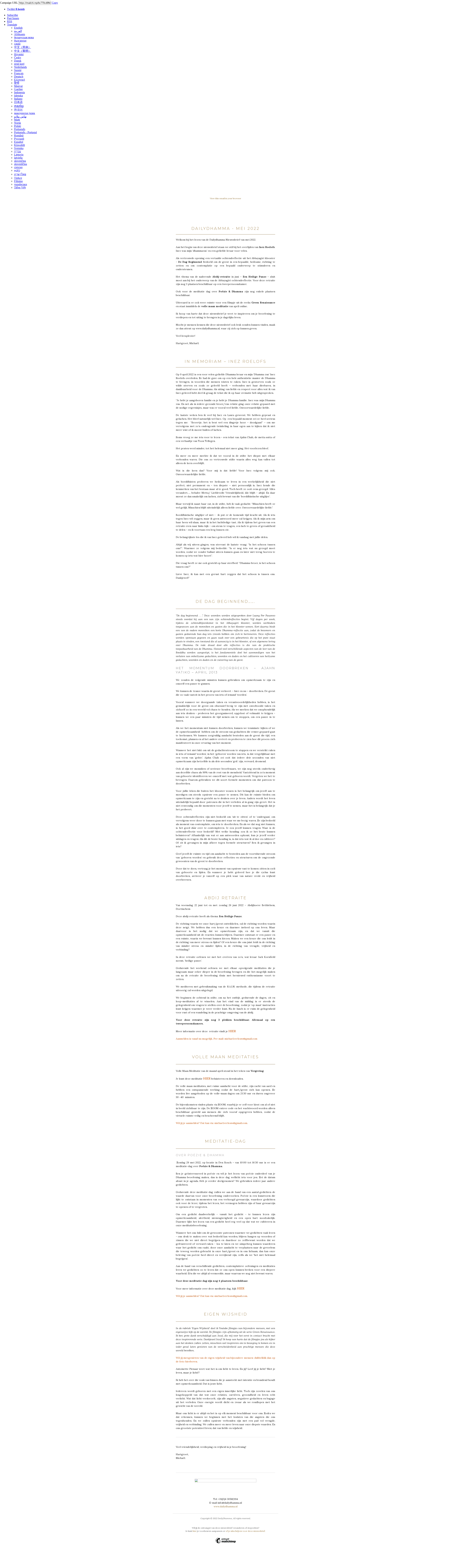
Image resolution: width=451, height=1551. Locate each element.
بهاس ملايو (20, 116)
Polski (17, 126)
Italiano (18, 98)
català (17, 43)
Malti (17, 119)
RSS (9, 21)
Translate (12, 24)
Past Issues (13, 18)
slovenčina (20, 160)
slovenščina (20, 164)
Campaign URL (9, 2)
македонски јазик (24, 113)
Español (18, 141)
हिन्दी (16, 82)
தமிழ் (17, 170)
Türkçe (18, 177)
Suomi (17, 70)
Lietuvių (18, 154)
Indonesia (19, 92)
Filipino (18, 181)
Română (18, 135)
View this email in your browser (225, 198)
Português (19, 129)
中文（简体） (22, 47)
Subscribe (12, 15)
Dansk (17, 60)
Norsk (17, 122)
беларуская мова (24, 37)
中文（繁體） (22, 50)
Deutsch (18, 76)
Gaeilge (18, 89)
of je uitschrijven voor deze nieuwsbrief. (245, 1531)
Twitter (16, 9)
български (20, 40)
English (18, 27)
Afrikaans (19, 34)
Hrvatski (19, 54)
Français (18, 73)
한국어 (18, 109)
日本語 (18, 102)
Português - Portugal (25, 132)
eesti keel (19, 63)
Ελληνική (19, 79)
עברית (17, 151)
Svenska (18, 148)
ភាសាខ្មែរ (19, 106)
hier (195, 1531)
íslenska (18, 95)
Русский (19, 138)
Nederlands (20, 67)
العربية (18, 31)
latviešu (18, 157)
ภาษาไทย (20, 174)
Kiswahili (19, 145)
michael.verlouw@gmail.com (240, 1038)
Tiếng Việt (20, 187)
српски (18, 167)
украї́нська (20, 184)
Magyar (18, 86)
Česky (17, 57)
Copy (55, 2)
